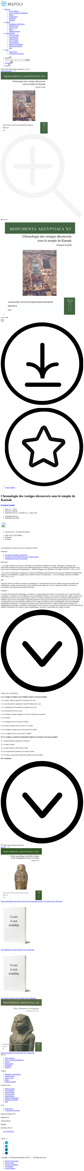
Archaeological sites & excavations (16, 559)
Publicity (12, 20)
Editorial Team (14, 26)
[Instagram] (6, 1150)
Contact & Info (10, 33)
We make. (11, 1161)
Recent (11, 15)
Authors (7, 22)
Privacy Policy (9, 1163)
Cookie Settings (10, 1168)
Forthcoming (13, 17)
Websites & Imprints (15, 46)
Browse (7, 9)
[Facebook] (6, 1144)
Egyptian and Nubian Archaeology (16, 555)
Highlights (12, 18)
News (7, 50)
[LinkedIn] (6, 1154)
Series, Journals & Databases (18, 13)
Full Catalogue (14, 11)
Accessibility (9, 1166)
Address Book (13, 39)
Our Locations (13, 41)
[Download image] (42, 404)
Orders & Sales (14, 35)
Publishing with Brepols (17, 24)
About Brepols (14, 42)
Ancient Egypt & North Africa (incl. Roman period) (21, 557)
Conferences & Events (16, 53)
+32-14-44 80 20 (8, 1131)
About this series (6, 71)
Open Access (13, 28)
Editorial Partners (14, 31)
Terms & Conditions (11, 1165)
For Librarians (13, 37)
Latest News (13, 52)
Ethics (11, 29)
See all (3, 847)
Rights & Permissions (16, 44)
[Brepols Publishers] (12, 6)
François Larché (8, 505)
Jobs (10, 48)
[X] (6, 1147)
